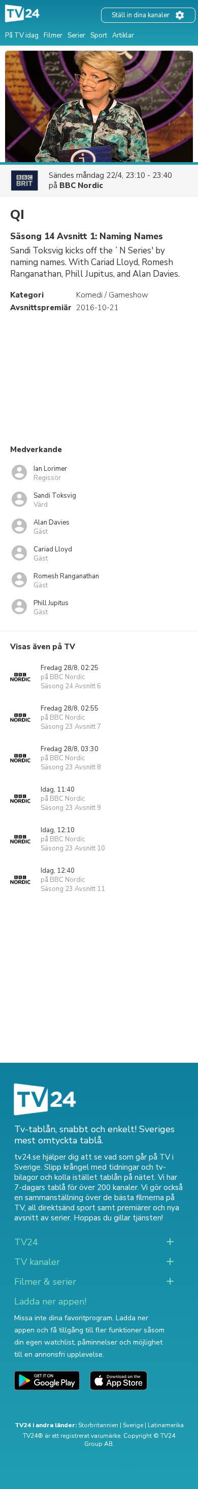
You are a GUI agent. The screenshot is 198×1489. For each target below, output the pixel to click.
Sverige (133, 1425)
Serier (76, 35)
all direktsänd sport (61, 1208)
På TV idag (22, 35)
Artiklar (123, 35)
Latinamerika (166, 1425)
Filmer (53, 35)
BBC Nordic (81, 185)
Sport (98, 35)
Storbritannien (98, 1425)
